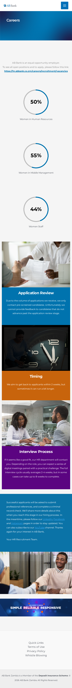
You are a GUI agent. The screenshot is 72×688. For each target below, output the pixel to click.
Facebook (59, 519)
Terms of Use (36, 646)
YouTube (39, 527)
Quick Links (36, 642)
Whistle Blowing (36, 655)
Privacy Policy (36, 651)
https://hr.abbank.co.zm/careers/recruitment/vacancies (36, 71)
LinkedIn (47, 519)
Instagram (17, 523)
